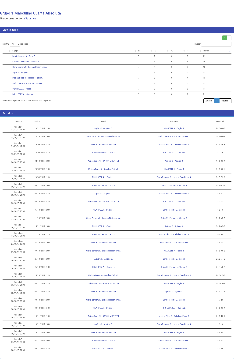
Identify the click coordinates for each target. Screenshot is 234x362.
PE (172, 51)
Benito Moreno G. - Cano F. (23, 56)
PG (155, 51)
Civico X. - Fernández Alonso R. (25, 62)
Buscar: (198, 44)
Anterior (209, 101)
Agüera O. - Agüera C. (21, 72)
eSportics (30, 18)
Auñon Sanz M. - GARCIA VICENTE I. (28, 83)
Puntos (206, 51)
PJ (139, 51)
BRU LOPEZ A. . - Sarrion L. (23, 94)
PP (188, 51)
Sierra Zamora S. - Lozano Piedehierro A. (29, 67)
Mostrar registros (15, 44)
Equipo (15, 51)
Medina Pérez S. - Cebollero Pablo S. (27, 78)
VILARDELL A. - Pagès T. (22, 89)
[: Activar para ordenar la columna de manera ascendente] (7, 51)
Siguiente (225, 101)
